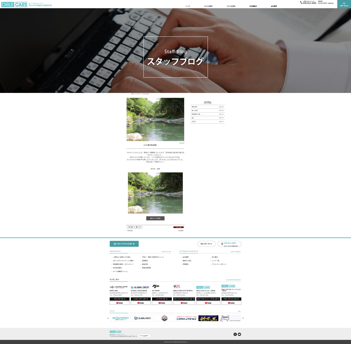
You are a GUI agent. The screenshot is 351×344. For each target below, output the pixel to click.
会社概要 (274, 6)
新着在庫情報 (146, 268)
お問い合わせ (344, 5)
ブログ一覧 (137, 93)
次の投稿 (180, 230)
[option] (121, 318)
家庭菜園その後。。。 (198, 114)
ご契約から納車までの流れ (122, 257)
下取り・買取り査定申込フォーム (153, 257)
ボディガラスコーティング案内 (123, 260)
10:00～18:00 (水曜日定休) (231, 244)
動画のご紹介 (187, 260)
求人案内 (215, 257)
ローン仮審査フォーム (120, 271)
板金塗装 (145, 264)
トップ (187, 6)
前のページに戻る (155, 218)
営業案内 (186, 264)
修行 (193, 118)
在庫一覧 (119, 299)
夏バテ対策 (195, 110)
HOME (132, 93)
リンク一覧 (215, 260)
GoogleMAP (145, 336)
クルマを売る (231, 6)
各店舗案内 (253, 6)
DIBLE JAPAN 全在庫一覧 (126, 244)
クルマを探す (208, 6)
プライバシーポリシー (219, 264)
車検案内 (145, 260)
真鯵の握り (195, 106)
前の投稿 (130, 230)
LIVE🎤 (194, 121)
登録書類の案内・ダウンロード (123, 264)
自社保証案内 (117, 268)
